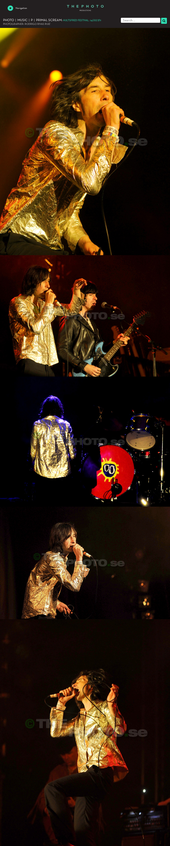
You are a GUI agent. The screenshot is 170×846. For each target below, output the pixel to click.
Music (22, 20)
